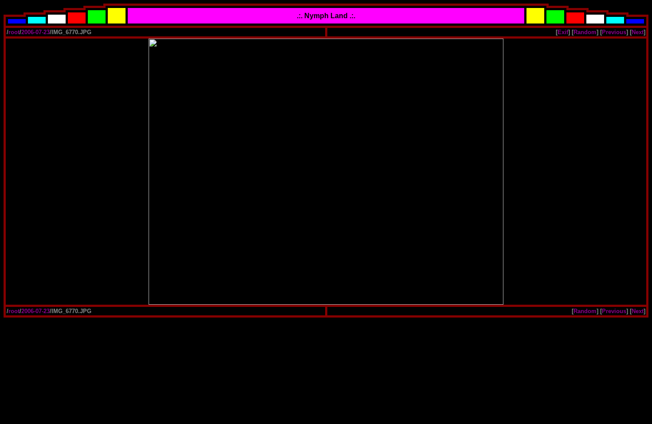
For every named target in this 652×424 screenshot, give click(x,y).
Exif (563, 32)
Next (638, 32)
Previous (614, 32)
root (14, 32)
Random (585, 32)
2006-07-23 (35, 32)
